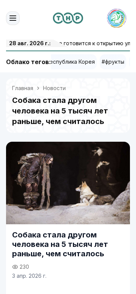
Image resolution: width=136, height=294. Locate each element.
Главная (22, 88)
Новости (54, 88)
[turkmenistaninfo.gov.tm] (68, 18)
